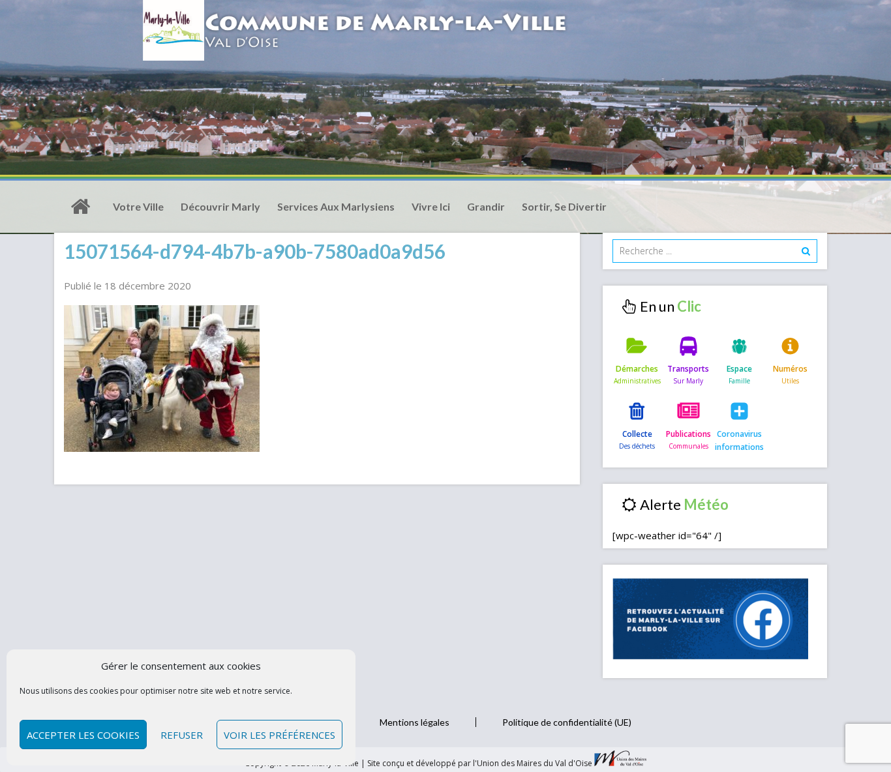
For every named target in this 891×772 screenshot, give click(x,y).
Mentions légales (414, 722)
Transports (688, 368)
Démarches (637, 368)
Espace (739, 368)
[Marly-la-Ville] (80, 207)
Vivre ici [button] (431, 206)
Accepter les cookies (83, 734)
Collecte (637, 433)
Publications (688, 433)
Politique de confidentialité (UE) (566, 722)
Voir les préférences (279, 734)
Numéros (790, 368)
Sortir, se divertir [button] (564, 206)
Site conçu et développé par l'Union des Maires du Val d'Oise (479, 763)
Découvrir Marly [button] (220, 206)
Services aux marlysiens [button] (336, 206)
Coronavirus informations (739, 440)
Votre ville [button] (138, 206)
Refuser (181, 734)
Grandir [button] (486, 206)
